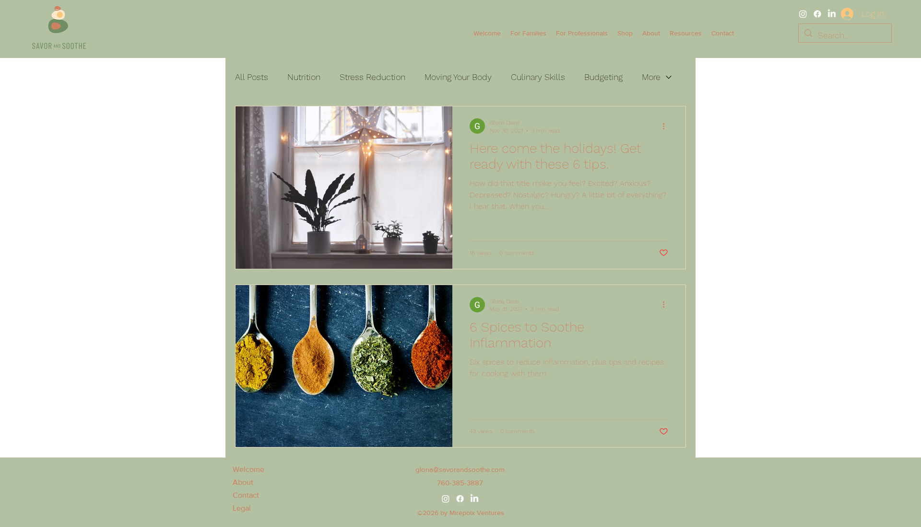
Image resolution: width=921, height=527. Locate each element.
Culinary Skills (538, 77)
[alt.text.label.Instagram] (803, 14)
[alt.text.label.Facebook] (817, 14)
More (651, 77)
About (243, 482)
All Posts (251, 77)
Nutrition (303, 77)
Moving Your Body (458, 77)
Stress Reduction (372, 77)
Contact (246, 495)
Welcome (248, 469)
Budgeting (603, 77)
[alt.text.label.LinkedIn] (832, 14)
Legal (242, 508)
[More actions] (667, 126)
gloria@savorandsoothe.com (460, 469)
